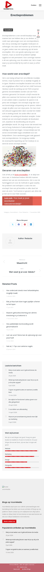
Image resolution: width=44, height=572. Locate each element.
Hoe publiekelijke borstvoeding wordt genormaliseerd (19, 325)
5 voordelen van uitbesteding (18, 409)
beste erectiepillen (21, 175)
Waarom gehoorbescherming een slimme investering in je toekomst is (21, 314)
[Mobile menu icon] (40, 5)
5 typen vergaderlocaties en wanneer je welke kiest (23, 391)
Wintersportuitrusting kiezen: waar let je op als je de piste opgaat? (23, 381)
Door (23, 212)
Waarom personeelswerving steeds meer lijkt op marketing (23, 418)
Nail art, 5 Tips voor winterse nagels (19, 346)
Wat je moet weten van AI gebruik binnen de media (23, 371)
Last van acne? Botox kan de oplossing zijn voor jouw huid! (24, 336)
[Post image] (3, 290)
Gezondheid (8, 30)
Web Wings (27, 569)
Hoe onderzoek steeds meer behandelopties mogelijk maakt (22, 291)
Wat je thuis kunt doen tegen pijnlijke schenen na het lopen (23, 302)
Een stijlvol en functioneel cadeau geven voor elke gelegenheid (23, 401)
